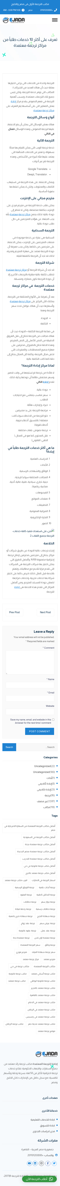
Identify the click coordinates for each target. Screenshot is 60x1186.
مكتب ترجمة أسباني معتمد (43, 973)
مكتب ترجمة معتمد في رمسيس (40, 1016)
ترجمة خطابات (30, 902)
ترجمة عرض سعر (47, 923)
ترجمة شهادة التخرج (46, 916)
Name (50, 679)
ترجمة (48, 795)
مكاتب (46, 807)
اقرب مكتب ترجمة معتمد (16, 880)
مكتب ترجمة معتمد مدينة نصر (41, 1024)
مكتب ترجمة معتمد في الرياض (41, 1009)
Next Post (45, 612)
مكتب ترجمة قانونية (18, 973)
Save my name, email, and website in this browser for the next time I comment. (30, 721)
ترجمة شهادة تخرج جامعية (20, 916)
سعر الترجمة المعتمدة (30, 945)
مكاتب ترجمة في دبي (19, 966)
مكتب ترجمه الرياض (14, 1024)
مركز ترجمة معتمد (31, 959)
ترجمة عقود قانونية (27, 930)
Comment (48, 648)
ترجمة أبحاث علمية (47, 887)
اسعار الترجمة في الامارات (43, 880)
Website (50, 706)
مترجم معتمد (49, 959)
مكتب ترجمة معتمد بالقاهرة (42, 995)
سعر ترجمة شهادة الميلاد (43, 952)
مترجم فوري (21, 952)
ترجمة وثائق (50, 945)
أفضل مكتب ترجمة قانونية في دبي (39, 866)
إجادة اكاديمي (44, 789)
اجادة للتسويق (47, 1125)
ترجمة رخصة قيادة (23, 909)
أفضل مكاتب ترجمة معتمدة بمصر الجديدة (36, 851)
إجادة (13, 101)
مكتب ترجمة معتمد (17, 981)
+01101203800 (46, 10)
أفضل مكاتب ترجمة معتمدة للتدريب (38, 858)
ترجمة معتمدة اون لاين (44, 937)
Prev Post (14, 612)
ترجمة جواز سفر (48, 902)
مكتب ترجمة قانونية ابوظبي (42, 981)
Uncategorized (42, 766)
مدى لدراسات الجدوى (44, 1131)
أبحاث (49, 778)
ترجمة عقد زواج (28, 923)
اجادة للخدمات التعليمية (43, 1119)
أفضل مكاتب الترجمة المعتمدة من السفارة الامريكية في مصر (29, 828)
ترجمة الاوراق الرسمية (24, 887)
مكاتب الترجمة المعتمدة (44, 966)
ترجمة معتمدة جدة (21, 937)
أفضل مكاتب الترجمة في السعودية (39, 837)
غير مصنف (42, 801)
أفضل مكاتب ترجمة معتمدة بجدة (40, 844)
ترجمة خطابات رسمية (45, 909)
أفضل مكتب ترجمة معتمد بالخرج (40, 873)
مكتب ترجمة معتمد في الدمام (41, 1002)
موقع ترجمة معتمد (46, 1031)
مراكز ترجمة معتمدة (43, 110)
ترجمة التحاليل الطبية (45, 894)
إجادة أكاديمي (45, 783)
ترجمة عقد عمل (48, 930)
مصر (30, 10)
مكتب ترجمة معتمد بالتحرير (43, 988)
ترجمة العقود (26, 894)
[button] (39, 1179)
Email (50, 692)
